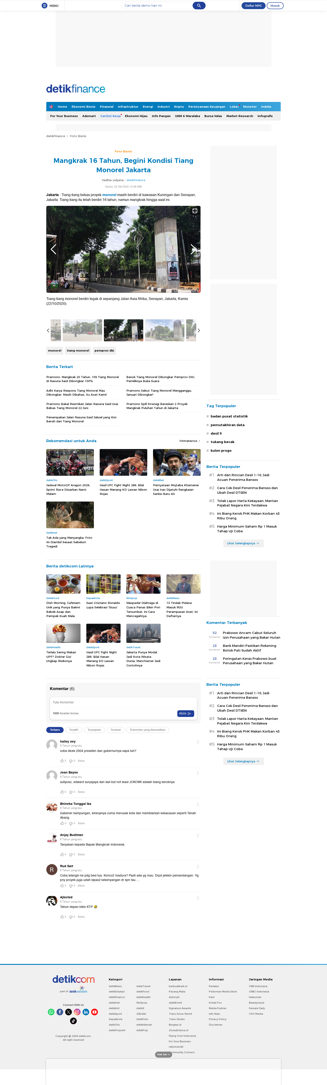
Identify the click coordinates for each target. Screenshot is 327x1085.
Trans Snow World (180, 1013)
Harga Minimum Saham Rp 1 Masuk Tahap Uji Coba (247, 528)
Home (62, 106)
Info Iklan (214, 1013)
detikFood (142, 991)
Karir (212, 997)
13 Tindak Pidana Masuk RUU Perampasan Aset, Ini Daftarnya (182, 609)
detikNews (115, 986)
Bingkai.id (175, 1024)
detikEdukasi (117, 991)
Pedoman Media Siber (223, 991)
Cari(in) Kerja (110, 116)
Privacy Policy (217, 1019)
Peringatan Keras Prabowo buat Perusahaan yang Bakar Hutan (250, 661)
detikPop (142, 1030)
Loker (234, 106)
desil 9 (216, 433)
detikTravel (143, 986)
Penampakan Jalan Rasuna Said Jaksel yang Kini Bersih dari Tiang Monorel (81, 419)
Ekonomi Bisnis (83, 106)
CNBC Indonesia (259, 991)
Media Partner (217, 1008)
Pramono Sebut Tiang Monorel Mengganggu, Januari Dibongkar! (159, 392)
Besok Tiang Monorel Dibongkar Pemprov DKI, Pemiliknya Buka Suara (160, 379)
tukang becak (222, 442)
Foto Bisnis (78, 136)
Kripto (179, 106)
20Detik (141, 1013)
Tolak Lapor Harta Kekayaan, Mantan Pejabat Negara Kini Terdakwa (247, 503)
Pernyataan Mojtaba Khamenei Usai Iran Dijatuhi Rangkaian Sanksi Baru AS (176, 489)
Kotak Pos (215, 1002)
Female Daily (257, 1008)
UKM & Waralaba (187, 116)
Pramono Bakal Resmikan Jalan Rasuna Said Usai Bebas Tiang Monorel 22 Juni (82, 406)
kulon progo (221, 451)
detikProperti (117, 1030)
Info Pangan (161, 116)
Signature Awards (180, 1008)
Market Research (239, 116)
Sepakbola (115, 1019)
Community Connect (182, 1052)
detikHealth (143, 997)
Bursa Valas (213, 116)
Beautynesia (256, 1002)
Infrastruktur (128, 106)
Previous (53, 249)
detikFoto (142, 1019)
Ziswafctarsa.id (178, 1030)
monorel (109, 195)
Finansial (106, 106)
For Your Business (64, 116)
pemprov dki (104, 350)
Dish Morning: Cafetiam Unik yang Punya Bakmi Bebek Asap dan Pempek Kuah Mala (63, 609)
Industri (163, 106)
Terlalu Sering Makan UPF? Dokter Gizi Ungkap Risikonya (61, 656)
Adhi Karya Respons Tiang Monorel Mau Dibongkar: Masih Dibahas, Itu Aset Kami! (76, 392)
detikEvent (175, 1002)
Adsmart (89, 116)
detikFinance (55, 136)
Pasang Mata (177, 991)
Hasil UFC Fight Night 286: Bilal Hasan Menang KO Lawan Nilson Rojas (123, 489)
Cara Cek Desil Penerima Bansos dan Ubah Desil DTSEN (247, 490)
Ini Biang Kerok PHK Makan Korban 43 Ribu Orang (248, 516)
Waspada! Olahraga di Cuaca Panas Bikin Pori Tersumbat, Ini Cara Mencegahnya (143, 609)
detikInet (114, 1002)
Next (193, 249)
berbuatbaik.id (178, 986)
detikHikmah (144, 1024)
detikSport (115, 1013)
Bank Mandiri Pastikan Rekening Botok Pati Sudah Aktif (249, 648)
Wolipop (141, 1002)
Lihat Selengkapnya (241, 543)
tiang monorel (78, 350)
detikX (140, 1008)
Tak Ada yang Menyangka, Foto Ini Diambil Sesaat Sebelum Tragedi (69, 542)
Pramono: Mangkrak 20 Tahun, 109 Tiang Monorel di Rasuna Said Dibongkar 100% (82, 379)
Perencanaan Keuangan (206, 106)
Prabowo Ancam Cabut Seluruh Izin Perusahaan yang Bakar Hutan (251, 635)
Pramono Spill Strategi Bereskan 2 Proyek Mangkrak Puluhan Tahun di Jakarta (157, 406)
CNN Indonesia (258, 986)
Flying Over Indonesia (182, 1035)
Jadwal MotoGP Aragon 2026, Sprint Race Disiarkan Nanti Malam (68, 489)
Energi (148, 106)
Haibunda (255, 997)
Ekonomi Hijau (136, 116)
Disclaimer (215, 1024)
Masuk (275, 5)
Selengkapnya (189, 440)
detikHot (114, 1008)
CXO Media (256, 1013)
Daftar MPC (253, 5)
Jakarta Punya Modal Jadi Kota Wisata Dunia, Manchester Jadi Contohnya (143, 658)
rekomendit (176, 1046)
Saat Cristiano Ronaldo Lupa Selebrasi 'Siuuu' (103, 605)
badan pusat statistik (229, 416)
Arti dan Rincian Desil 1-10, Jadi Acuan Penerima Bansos (243, 477)
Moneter (250, 106)
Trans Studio (177, 1019)
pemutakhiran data (227, 425)
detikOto (114, 1024)
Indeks (266, 106)
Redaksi (214, 986)
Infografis (265, 116)
